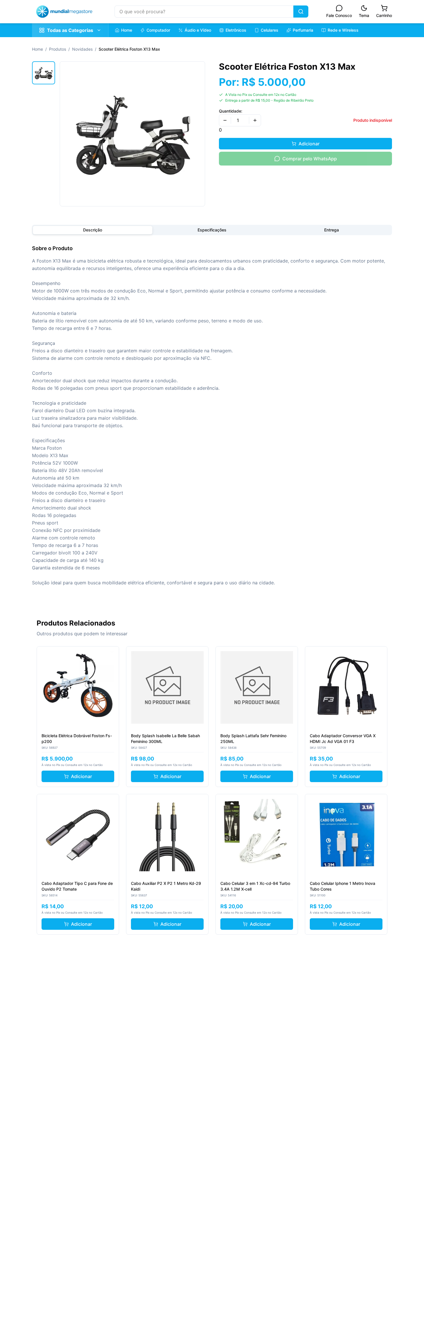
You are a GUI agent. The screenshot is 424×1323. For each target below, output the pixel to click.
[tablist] (212, 230)
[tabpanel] (212, 415)
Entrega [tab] (331, 229)
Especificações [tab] (212, 229)
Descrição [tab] (92, 229)
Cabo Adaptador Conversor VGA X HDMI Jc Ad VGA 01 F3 (343, 738)
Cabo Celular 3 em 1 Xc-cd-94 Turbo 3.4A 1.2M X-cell (255, 886)
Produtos (57, 49)
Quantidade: (230, 111)
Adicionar (309, 144)
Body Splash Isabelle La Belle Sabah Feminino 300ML (165, 738)
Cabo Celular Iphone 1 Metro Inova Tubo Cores (342, 886)
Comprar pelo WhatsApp (309, 158)
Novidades (82, 49)
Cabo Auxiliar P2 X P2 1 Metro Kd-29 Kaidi (166, 886)
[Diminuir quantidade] (225, 120)
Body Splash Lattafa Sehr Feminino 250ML (253, 738)
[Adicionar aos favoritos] (111, 654)
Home (37, 49)
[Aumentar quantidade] (255, 120)
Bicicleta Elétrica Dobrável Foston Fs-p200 (77, 738)
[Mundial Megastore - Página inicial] (64, 11)
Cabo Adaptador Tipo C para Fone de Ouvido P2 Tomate (77, 886)
